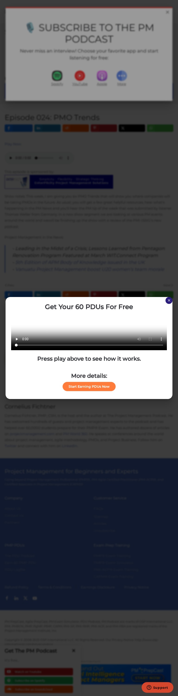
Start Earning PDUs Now (89, 386)
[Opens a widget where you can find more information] (157, 688)
